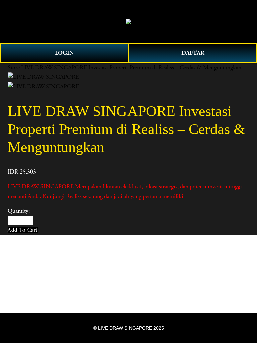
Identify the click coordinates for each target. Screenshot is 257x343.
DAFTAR (192, 52)
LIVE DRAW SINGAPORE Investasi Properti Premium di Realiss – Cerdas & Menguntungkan (131, 67)
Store (14, 67)
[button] (23, 230)
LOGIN (64, 52)
